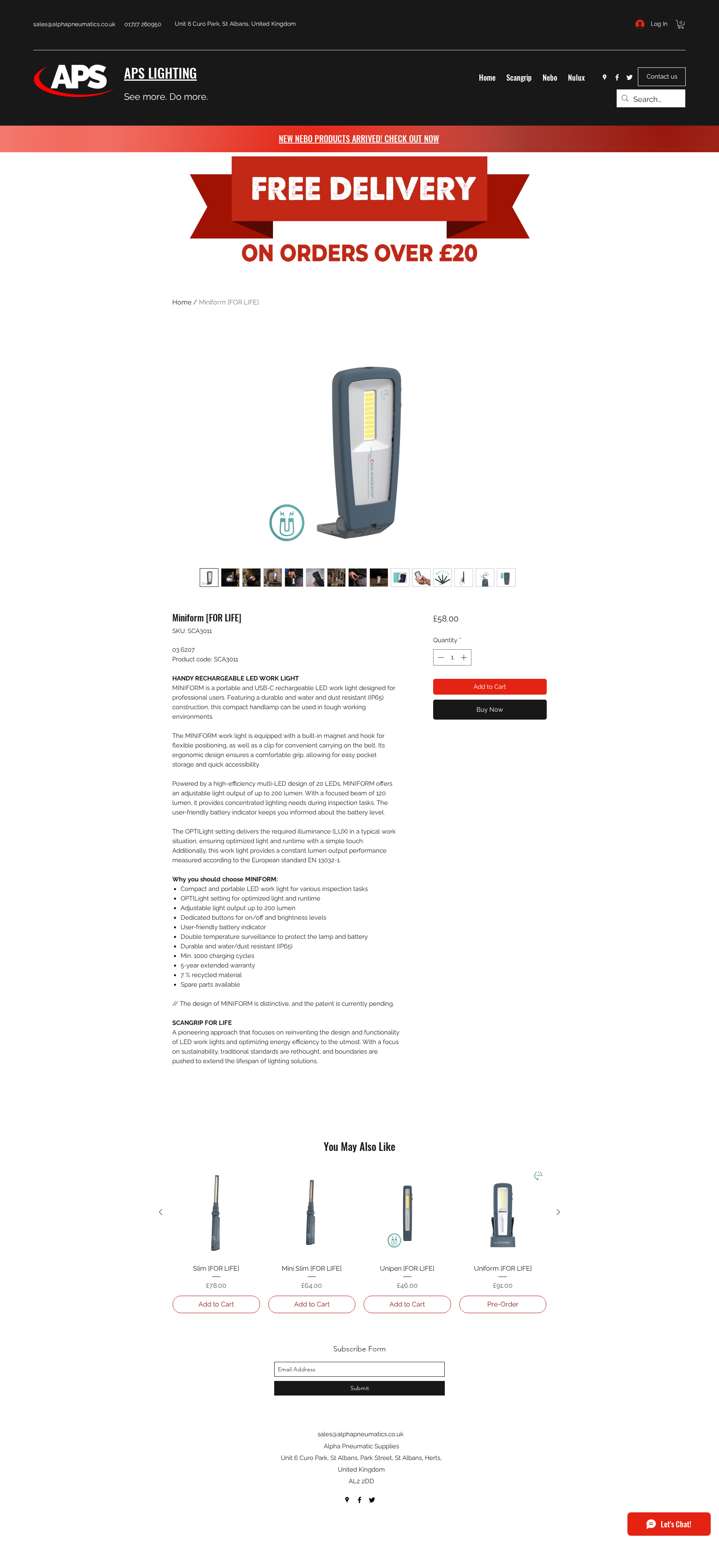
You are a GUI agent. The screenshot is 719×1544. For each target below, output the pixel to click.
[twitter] (629, 77)
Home (181, 302)
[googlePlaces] (604, 77)
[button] (681, 24)
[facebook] (617, 77)
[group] (359, 1241)
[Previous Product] (161, 1212)
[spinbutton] (452, 657)
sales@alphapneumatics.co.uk (74, 24)
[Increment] (464, 657)
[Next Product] (558, 1212)
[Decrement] (440, 657)
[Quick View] (216, 1212)
